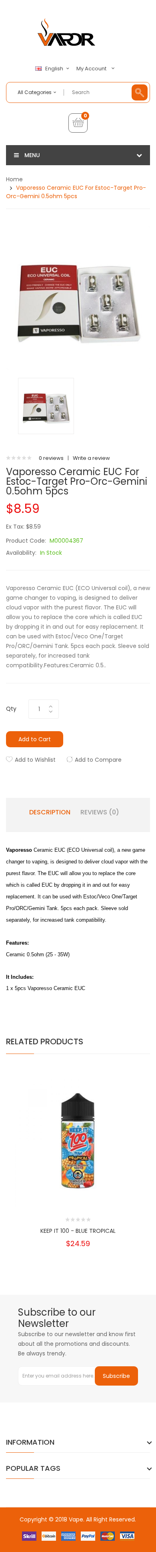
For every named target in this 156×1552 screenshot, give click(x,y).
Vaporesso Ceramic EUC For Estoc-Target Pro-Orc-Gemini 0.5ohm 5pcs (76, 192)
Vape (76, 1519)
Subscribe (116, 1376)
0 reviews (51, 458)
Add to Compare (98, 760)
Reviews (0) (99, 812)
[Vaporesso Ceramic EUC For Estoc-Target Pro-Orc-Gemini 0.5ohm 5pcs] (46, 406)
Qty (11, 709)
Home (14, 179)
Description (49, 812)
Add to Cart (34, 739)
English (54, 68)
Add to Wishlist (35, 760)
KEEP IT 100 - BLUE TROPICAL (78, 1231)
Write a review (91, 458)
